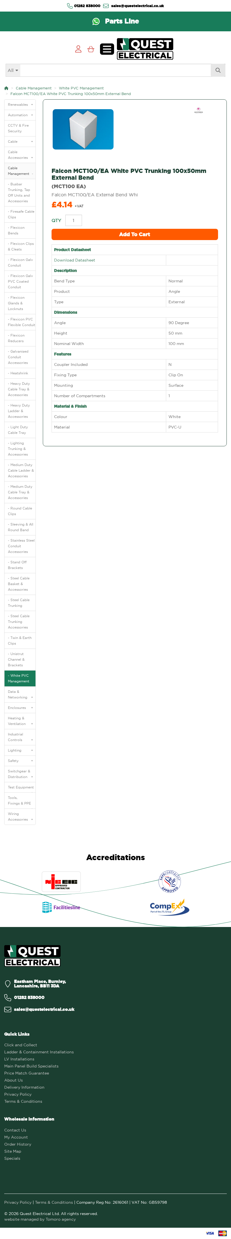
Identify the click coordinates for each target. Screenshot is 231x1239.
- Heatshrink (18, 373)
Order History (17, 1144)
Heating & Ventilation (20, 721)
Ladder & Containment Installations (39, 1052)
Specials (12, 1158)
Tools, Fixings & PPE (20, 802)
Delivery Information (24, 1087)
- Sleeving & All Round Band (20, 527)
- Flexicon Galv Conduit (20, 262)
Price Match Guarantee (26, 1073)
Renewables (20, 104)
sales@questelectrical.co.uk (137, 5)
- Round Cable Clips (20, 511)
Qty (56, 220)
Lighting (20, 750)
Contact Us (15, 1130)
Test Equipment (21, 788)
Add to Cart (134, 234)
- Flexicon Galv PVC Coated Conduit (20, 281)
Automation (20, 115)
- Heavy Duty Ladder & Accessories (19, 411)
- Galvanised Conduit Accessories (18, 357)
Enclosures (20, 708)
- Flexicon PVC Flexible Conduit (21, 322)
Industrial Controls (20, 737)
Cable (20, 141)
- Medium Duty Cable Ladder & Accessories (21, 470)
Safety (20, 761)
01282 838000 (87, 5)
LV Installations (19, 1059)
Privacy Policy (18, 1094)
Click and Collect (20, 1044)
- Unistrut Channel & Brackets (16, 659)
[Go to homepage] (145, 49)
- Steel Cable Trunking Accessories (19, 621)
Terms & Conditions (23, 1101)
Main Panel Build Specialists (31, 1066)
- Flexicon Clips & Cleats (21, 246)
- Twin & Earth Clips (20, 640)
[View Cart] (90, 48)
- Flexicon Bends (16, 230)
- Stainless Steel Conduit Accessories (21, 546)
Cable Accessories (20, 155)
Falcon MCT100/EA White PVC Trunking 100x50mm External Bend (70, 93)
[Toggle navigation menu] (107, 49)
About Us (13, 1080)
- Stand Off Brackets (17, 565)
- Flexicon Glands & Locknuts (16, 303)
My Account (16, 1137)
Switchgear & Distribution (20, 774)
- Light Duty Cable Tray (18, 430)
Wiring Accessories (20, 816)
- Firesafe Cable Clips (21, 214)
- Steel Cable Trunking (19, 603)
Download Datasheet (74, 260)
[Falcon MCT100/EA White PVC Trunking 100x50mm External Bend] (135, 129)
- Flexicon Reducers (16, 338)
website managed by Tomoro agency (40, 1219)
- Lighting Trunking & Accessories (18, 448)
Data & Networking (20, 694)
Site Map (12, 1151)
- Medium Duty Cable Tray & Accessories (20, 492)
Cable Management (34, 88)
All (11, 70)
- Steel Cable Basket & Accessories (19, 584)
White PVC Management (81, 88)
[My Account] (78, 48)
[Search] (218, 70)
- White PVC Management (18, 678)
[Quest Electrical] (32, 956)
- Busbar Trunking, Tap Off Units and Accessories (19, 192)
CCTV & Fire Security (18, 128)
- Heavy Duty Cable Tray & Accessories (19, 389)
